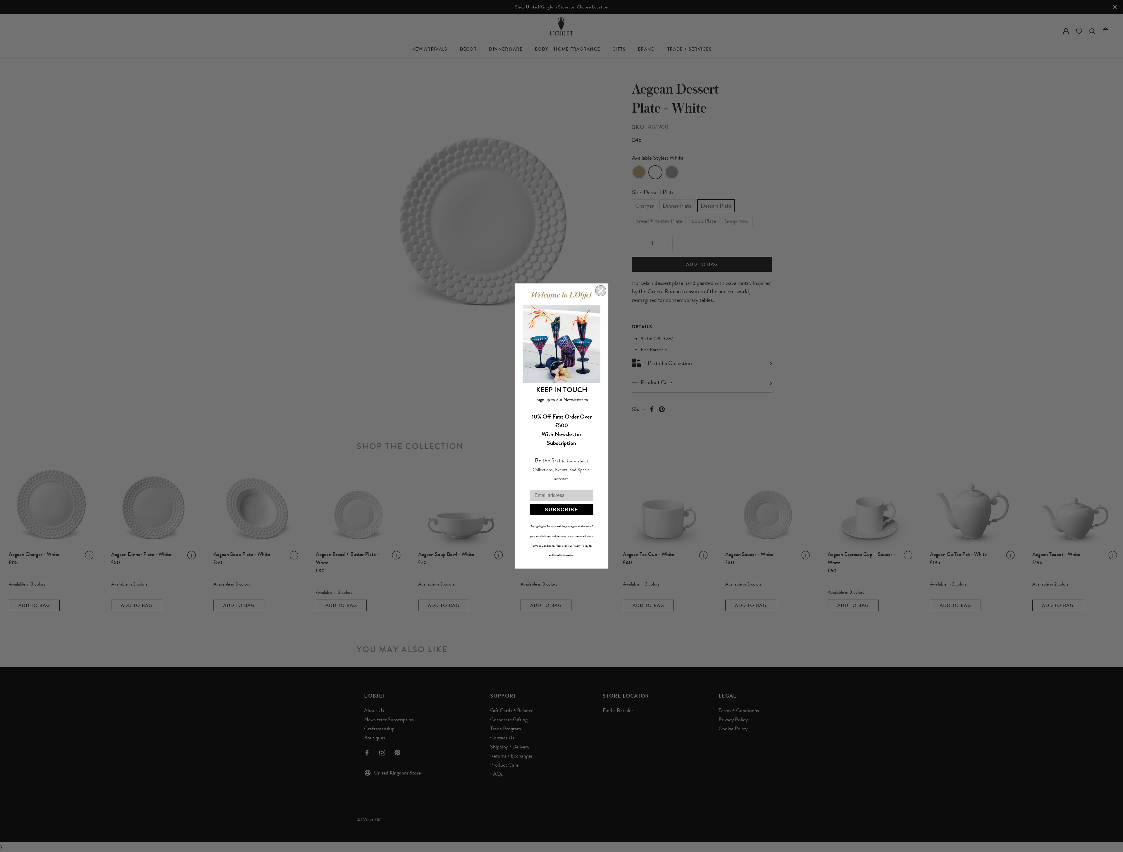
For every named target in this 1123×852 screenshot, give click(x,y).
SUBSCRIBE (561, 509)
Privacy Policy (580, 546)
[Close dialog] (600, 290)
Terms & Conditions (542, 546)
